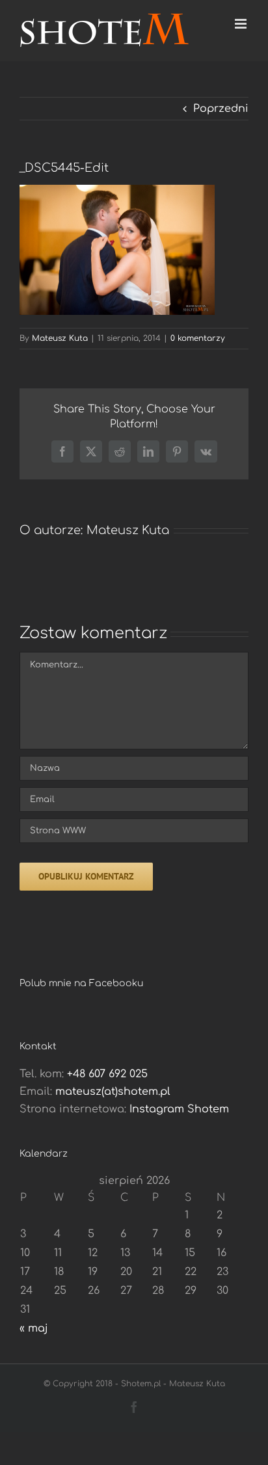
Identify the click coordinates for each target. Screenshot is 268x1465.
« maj (34, 1328)
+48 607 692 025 (107, 1074)
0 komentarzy (197, 338)
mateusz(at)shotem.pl (112, 1091)
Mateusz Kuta (60, 338)
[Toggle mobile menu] (241, 24)
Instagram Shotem (179, 1109)
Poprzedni (220, 108)
